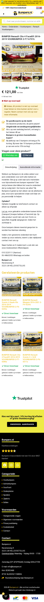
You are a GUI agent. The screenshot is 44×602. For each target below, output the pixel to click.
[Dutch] (37, 8)
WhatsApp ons (11, 155)
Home (4, 27)
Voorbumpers (25, 27)
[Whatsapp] (18, 465)
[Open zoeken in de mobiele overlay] (22, 21)
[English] (40, 8)
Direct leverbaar (11, 313)
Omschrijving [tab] (11, 167)
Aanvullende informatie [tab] (30, 167)
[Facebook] (5, 465)
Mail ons (28, 155)
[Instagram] (11, 465)
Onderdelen (13, 27)
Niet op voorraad (11, 101)
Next (39, 78)
